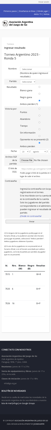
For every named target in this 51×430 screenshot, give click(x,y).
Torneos (10, 44)
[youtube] (23, 7)
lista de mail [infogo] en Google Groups (18, 403)
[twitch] (29, 7)
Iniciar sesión (44, 2)
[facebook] (17, 7)
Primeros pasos (10, 11)
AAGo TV (38, 14)
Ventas (46, 14)
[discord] (32, 7)
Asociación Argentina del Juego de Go (31, 420)
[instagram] (26, 7)
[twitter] (20, 7)
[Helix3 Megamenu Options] (47, 23)
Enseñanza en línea (27, 11)
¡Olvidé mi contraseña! (30, 216)
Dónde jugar (42, 11)
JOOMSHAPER (39, 424)
